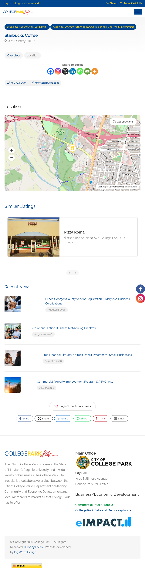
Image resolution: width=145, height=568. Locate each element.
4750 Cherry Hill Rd (21, 41)
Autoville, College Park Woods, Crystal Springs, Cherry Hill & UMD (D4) (93, 26)
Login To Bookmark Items (75, 406)
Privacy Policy (34, 547)
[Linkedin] (72, 71)
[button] (11, 150)
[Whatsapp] (80, 71)
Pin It (102, 418)
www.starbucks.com (47, 82)
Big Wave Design (25, 552)
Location (32, 55)
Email (120, 418)
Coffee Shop (26, 26)
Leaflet (101, 187)
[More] (94, 71)
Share (25, 418)
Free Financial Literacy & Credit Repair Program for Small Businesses (87, 355)
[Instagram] (58, 71)
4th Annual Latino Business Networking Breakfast (64, 328)
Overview (13, 55)
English (20, 565)
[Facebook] (50, 71)
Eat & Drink (41, 26)
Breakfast (12, 26)
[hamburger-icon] (138, 12)
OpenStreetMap (116, 187)
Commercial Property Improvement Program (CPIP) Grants (75, 381)
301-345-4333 (18, 82)
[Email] (87, 71)
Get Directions (125, 121)
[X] (65, 71)
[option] (72, 236)
